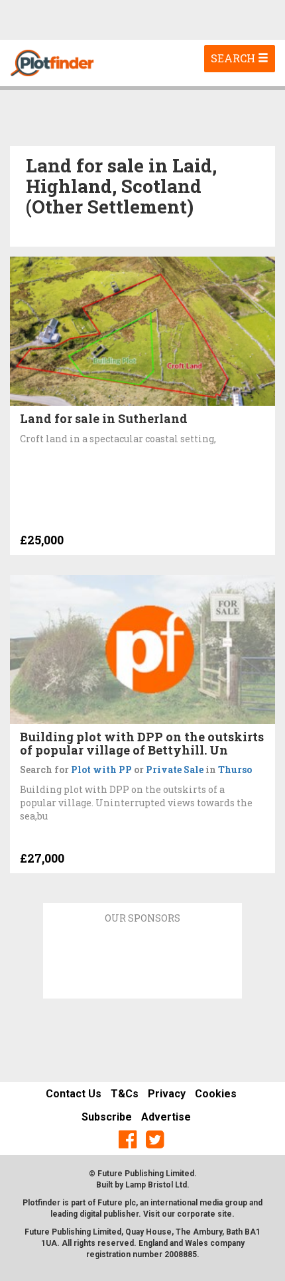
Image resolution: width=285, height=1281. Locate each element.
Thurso (235, 769)
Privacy (167, 1093)
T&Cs (125, 1093)
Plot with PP (101, 769)
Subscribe (107, 1117)
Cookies (216, 1093)
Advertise (166, 1117)
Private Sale (174, 769)
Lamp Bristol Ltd (156, 1185)
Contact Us (73, 1093)
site (224, 1214)
